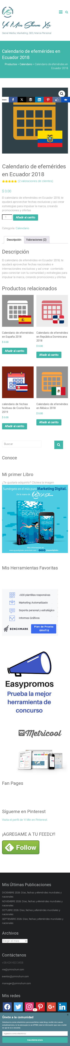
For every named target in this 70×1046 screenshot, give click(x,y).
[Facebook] (13, 99)
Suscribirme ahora (35, 1040)
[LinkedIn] (39, 99)
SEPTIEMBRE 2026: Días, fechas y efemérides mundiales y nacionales (32, 967)
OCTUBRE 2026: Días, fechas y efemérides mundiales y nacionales (31, 959)
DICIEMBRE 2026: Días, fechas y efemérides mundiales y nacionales (32, 941)
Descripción (14, 239)
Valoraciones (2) (36, 239)
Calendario (22, 228)
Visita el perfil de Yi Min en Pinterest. (25, 866)
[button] (35, 1017)
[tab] (14, 240)
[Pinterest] (48, 99)
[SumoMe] (65, 99)
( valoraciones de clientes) (35, 181)
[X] (22, 99)
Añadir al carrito (25, 217)
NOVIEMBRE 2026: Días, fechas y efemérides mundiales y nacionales (32, 950)
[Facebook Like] (56, 99)
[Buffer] (30, 99)
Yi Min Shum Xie (26, 25)
